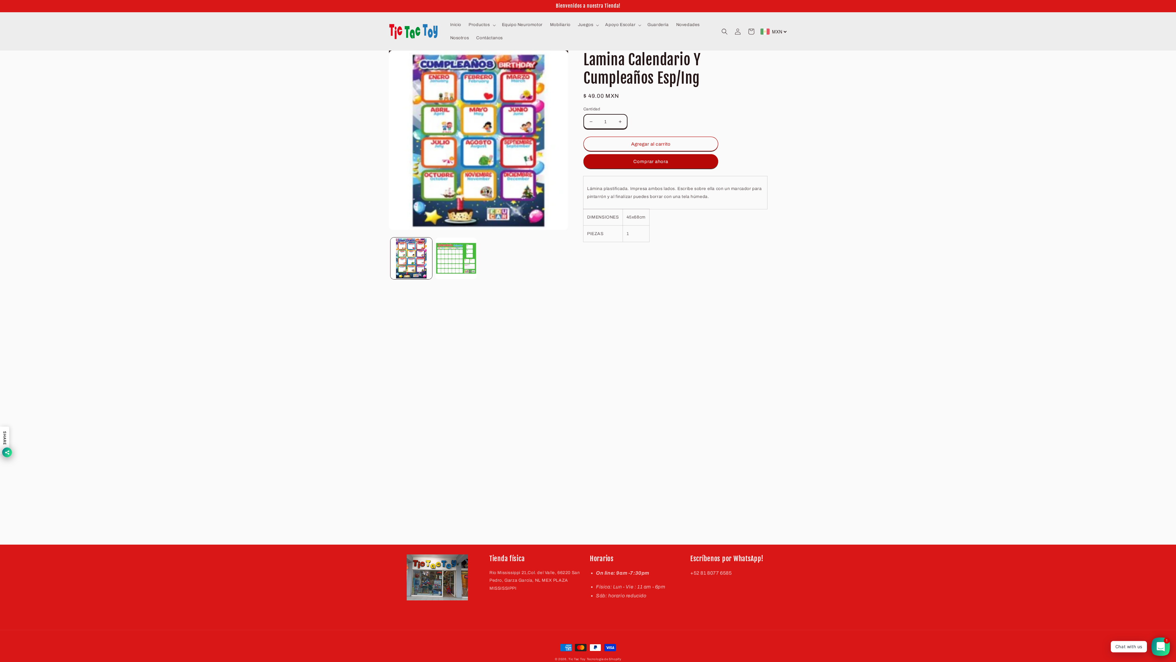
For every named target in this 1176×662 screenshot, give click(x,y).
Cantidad (591, 109)
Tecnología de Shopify (604, 659)
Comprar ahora (650, 161)
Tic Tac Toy (577, 659)
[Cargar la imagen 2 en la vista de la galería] (456, 258)
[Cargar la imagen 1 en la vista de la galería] (411, 258)
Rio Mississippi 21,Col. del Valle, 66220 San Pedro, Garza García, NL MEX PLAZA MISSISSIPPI (534, 580)
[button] (481, 24)
